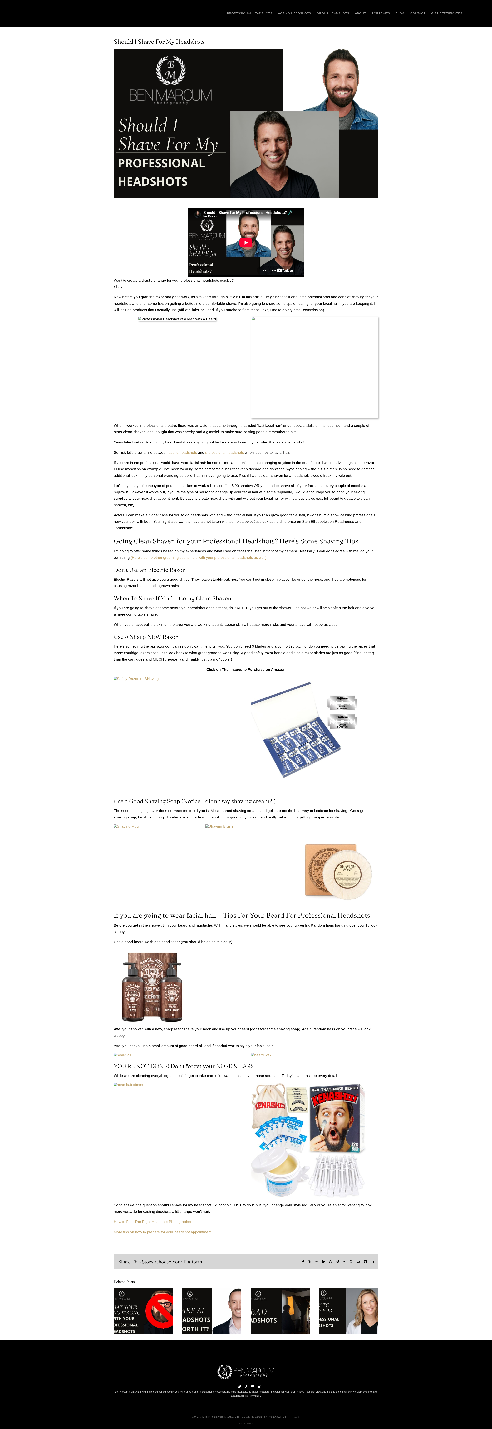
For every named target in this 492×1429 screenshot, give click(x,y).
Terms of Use (250, 1423)
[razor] (136, 679)
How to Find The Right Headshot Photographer (152, 1222)
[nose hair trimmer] (129, 1085)
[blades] (309, 678)
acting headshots (183, 452)
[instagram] (239, 1386)
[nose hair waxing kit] (309, 1084)
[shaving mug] (126, 826)
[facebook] (232, 1386)
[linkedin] (259, 1386)
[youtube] (252, 1386)
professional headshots (224, 452)
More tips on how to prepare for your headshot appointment (162, 1232)
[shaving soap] (337, 826)
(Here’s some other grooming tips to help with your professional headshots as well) (198, 557)
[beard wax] (261, 1055)
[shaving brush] (219, 826)
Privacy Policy (242, 1423)
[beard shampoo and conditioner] (152, 951)
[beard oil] (122, 1055)
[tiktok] (246, 1386)
